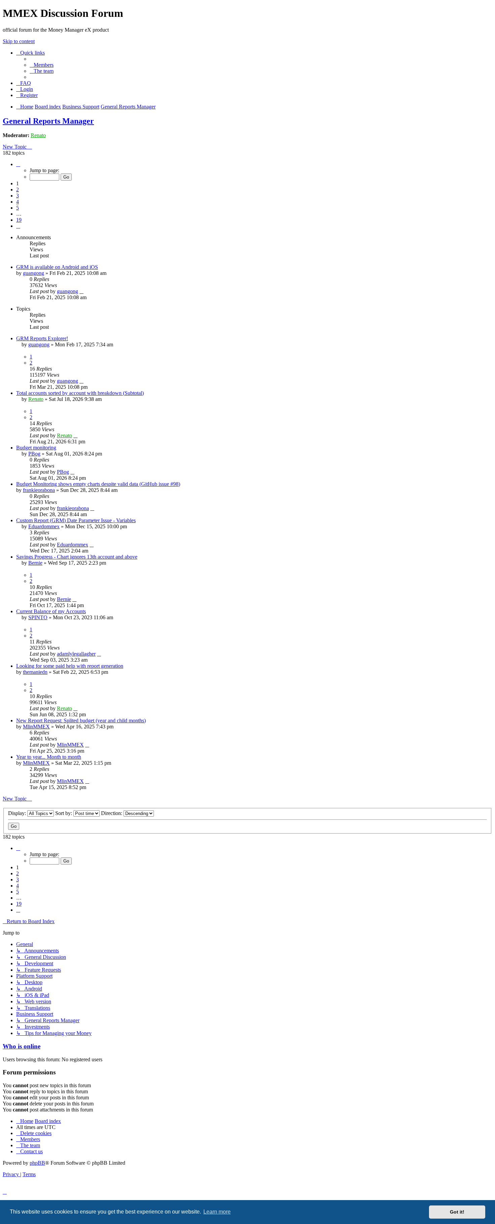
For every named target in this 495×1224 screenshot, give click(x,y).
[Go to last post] (81, 291)
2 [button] (17, 189)
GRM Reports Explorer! (42, 338)
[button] (18, 164)
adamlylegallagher (76, 654)
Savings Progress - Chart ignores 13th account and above (76, 557)
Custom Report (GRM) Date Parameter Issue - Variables (76, 520)
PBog (34, 454)
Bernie (35, 563)
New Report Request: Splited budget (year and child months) (81, 720)
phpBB (37, 1163)
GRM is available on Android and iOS (57, 267)
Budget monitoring (36, 447)
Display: (17, 813)
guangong (33, 273)
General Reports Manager (48, 121)
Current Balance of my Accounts (51, 611)
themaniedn (35, 672)
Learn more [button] (217, 1212)
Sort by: (64, 813)
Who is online (21, 1046)
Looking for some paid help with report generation (69, 666)
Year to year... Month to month (48, 757)
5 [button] (17, 208)
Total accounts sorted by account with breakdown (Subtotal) (80, 393)
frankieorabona (39, 490)
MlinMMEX (36, 726)
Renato (38, 135)
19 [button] (19, 220)
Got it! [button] (457, 1212)
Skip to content (19, 41)
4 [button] (17, 202)
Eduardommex (44, 526)
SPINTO (37, 617)
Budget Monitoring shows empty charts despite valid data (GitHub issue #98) (98, 484)
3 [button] (17, 195)
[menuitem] (42, 65)
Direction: (112, 813)
